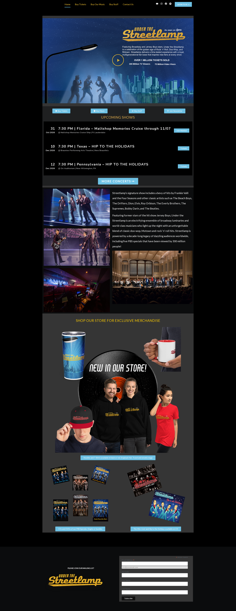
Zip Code (125, 572)
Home (67, 4)
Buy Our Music (98, 4)
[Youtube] (157, 3)
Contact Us (128, 4)
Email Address (128, 560)
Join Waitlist (181, 130)
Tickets (183, 148)
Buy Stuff (113, 4)
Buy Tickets (80, 4)
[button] (183, 4)
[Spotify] (170, 3)
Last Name (126, 589)
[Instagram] (161, 3)
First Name (126, 580)
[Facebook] (166, 3)
